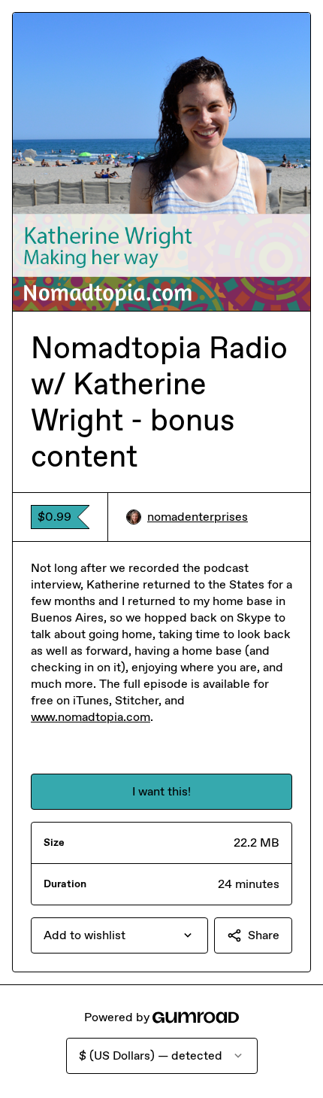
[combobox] (119, 935)
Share (263, 935)
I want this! (161, 791)
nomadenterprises (197, 516)
